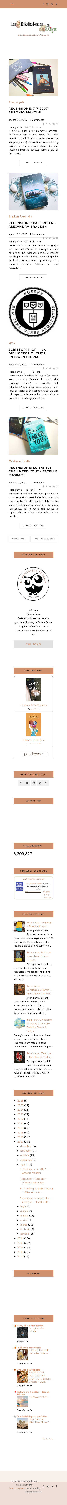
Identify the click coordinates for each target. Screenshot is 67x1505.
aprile (23, 1220)
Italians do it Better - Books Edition (33, 1393)
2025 (20, 1105)
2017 (12, 343)
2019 (20, 1132)
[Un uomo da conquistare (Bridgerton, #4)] (33, 700)
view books (47, 898)
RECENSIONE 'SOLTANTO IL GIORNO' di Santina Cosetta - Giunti (40, 1377)
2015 (20, 1243)
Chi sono (33, 644)
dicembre (25, 1146)
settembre (26, 1160)
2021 (20, 1123)
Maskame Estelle (19, 461)
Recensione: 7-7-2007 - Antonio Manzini (29, 110)
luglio (23, 1206)
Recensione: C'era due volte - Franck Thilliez (39, 1055)
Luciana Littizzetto (34, 744)
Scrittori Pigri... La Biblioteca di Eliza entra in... (36, 1190)
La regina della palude (36, 1329)
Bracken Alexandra (20, 216)
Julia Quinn (34, 709)
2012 (20, 1256)
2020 (20, 1128)
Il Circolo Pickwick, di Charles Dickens (39, 1351)
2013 (20, 1252)
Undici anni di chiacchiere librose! (39, 1420)
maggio (24, 1215)
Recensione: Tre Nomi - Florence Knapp (38, 924)
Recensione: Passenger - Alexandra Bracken (32, 224)
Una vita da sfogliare (28, 1369)
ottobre (24, 1155)
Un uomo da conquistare (33, 705)
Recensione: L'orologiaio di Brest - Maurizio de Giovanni (38, 989)
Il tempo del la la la (34, 740)
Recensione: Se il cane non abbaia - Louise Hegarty (38, 956)
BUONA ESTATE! (38, 1397)
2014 (20, 1247)
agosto (24, 1164)
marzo (23, 1224)
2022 (20, 1119)
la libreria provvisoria (29, 1347)
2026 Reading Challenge (33, 878)
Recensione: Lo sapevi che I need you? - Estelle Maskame (33, 471)
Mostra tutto (47, 1438)
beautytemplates (17, 1488)
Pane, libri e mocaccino (30, 1325)
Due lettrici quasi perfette (32, 1416)
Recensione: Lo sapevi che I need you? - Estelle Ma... (35, 1200)
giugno (24, 1211)
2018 (20, 1137)
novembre (26, 1150)
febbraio (25, 1229)
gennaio (24, 1233)
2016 (20, 1238)
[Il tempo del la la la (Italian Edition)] (33, 735)
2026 (20, 1100)
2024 (20, 1109)
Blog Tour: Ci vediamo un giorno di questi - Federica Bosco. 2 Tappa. (39, 1025)
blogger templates (33, 1491)
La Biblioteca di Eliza (34, 883)
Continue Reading (33, 162)
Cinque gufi (16, 102)
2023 (20, 1114)
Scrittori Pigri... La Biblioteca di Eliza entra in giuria (27, 353)
